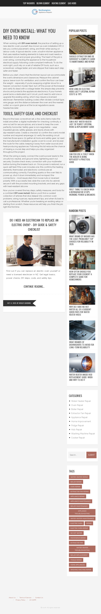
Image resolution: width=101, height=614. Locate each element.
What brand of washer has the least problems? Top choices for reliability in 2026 (82, 240)
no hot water (76, 533)
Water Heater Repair (81, 401)
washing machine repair (80, 570)
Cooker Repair (78, 437)
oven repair (75, 487)
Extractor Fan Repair (81, 413)
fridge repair (76, 560)
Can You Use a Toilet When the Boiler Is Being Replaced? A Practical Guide (81, 158)
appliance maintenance (80, 501)
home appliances (77, 565)
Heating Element (59, 3)
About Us (12, 598)
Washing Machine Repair (83, 433)
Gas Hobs (72, 3)
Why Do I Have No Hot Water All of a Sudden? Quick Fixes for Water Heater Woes (80, 310)
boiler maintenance (79, 506)
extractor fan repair (79, 491)
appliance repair (77, 496)
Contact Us (39, 598)
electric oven (76, 523)
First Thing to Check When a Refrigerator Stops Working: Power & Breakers (82, 192)
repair (89, 523)
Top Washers (29, 3)
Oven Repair (77, 405)
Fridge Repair (77, 425)
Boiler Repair (77, 409)
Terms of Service (25, 598)
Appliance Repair (79, 417)
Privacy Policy (20, 600)
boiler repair (76, 482)
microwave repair (78, 538)
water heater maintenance (82, 518)
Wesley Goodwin (25, 303)
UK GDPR (32, 600)
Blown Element (43, 3)
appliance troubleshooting (82, 512)
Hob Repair (76, 429)
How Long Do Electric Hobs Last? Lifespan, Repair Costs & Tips (82, 92)
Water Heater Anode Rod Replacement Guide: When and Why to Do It (80, 377)
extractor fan (76, 543)
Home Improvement (81, 421)
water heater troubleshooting (82, 549)
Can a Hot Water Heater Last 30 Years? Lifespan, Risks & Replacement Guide (81, 124)
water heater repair (79, 477)
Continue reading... (34, 286)
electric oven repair (79, 528)
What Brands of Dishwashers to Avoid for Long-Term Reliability (81, 345)
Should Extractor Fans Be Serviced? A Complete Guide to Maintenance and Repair (82, 59)
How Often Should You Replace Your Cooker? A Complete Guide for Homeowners (80, 275)
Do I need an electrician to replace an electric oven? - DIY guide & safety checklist (34, 225)
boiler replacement (79, 555)
